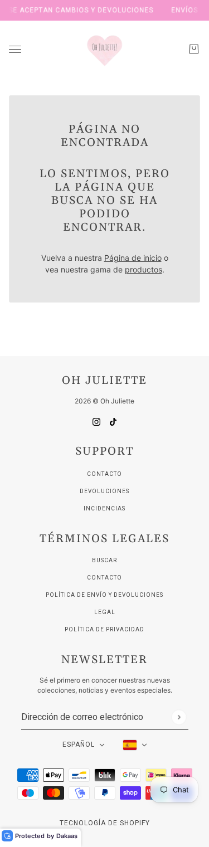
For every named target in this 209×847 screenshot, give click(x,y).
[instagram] (96, 421)
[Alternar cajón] (15, 49)
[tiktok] (113, 421)
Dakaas (66, 836)
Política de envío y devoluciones (104, 595)
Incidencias (104, 508)
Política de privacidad (104, 629)
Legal (104, 612)
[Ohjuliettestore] (104, 49)
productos (143, 269)
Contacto (104, 474)
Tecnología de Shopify (105, 823)
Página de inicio (133, 257)
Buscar (104, 560)
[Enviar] (178, 716)
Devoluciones (104, 491)
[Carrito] (194, 49)
